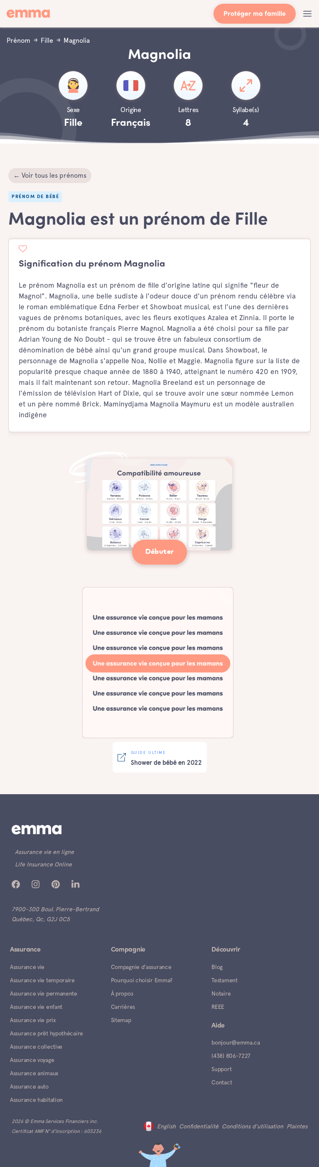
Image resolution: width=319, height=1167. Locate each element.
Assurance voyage (32, 1060)
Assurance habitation (36, 1099)
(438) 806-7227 (230, 1055)
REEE (217, 1006)
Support (221, 1069)
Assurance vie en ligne (44, 852)
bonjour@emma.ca (235, 1042)
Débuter (159, 551)
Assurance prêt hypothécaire (46, 1033)
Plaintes (297, 1126)
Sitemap (121, 1020)
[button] (307, 13)
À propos (122, 993)
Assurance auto (29, 1086)
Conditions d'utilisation (252, 1126)
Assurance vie (27, 967)
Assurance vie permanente (43, 993)
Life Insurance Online (43, 864)
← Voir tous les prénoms (49, 175)
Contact (221, 1082)
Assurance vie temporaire (42, 980)
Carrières (123, 1006)
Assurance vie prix (33, 1020)
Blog (217, 967)
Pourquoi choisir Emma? (141, 980)
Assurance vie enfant (36, 1006)
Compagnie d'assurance (141, 967)
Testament (224, 980)
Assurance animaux (34, 1073)
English (166, 1126)
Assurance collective (36, 1046)
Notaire (221, 993)
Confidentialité (198, 1126)
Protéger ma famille (254, 14)
